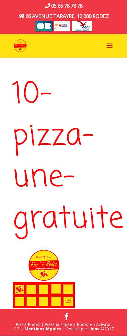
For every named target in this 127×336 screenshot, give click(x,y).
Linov (94, 329)
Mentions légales (43, 329)
